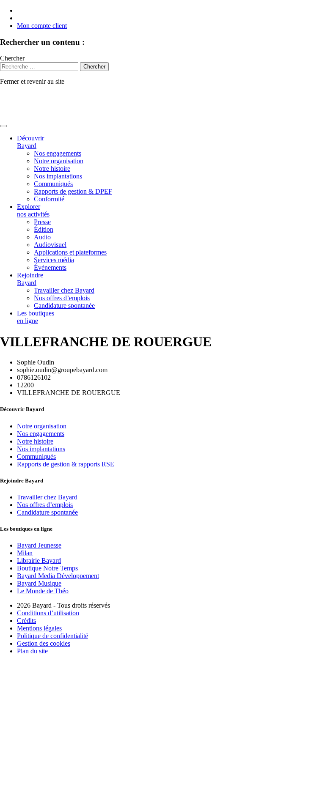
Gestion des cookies (43, 643)
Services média (54, 259)
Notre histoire (52, 168)
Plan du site (32, 651)
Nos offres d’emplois (62, 297)
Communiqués (53, 183)
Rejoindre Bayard (30, 278)
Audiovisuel (50, 244)
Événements (50, 267)
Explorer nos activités (33, 210)
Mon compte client (42, 25)
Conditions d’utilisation (48, 613)
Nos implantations (58, 176)
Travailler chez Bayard (64, 290)
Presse (42, 221)
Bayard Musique (39, 583)
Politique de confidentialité (52, 635)
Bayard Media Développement (58, 575)
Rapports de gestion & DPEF (73, 191)
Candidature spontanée (64, 305)
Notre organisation (58, 160)
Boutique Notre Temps (47, 568)
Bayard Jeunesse (39, 545)
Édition (43, 229)
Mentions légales (39, 628)
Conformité (49, 199)
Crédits (26, 620)
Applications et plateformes (70, 252)
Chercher (12, 58)
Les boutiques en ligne (35, 317)
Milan (25, 552)
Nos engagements (57, 153)
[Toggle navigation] (3, 126)
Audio (42, 237)
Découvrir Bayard (30, 141)
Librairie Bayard (39, 560)
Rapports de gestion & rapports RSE (65, 464)
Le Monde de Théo (43, 591)
